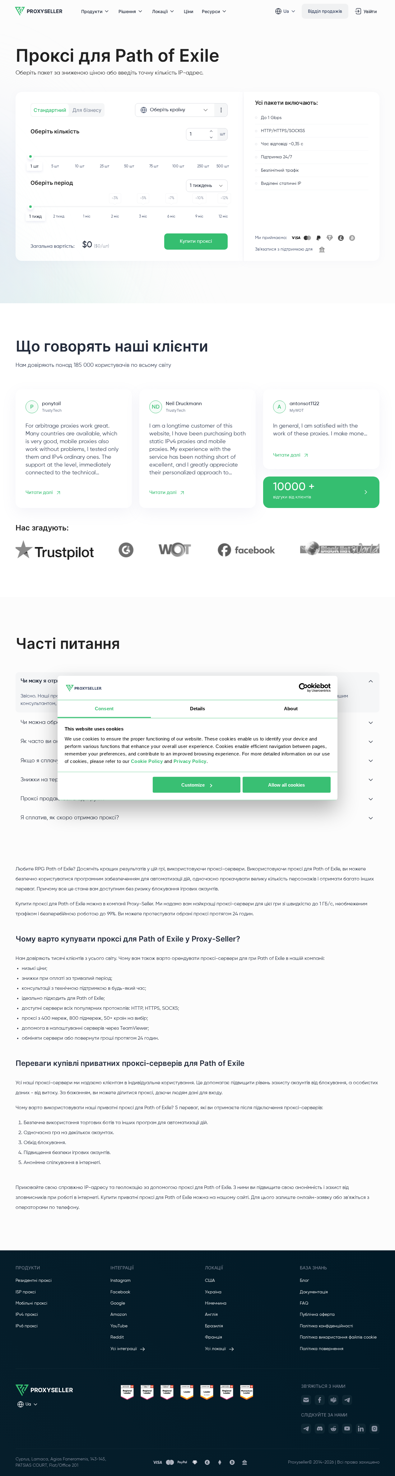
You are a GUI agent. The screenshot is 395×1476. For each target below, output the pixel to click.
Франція (213, 1337)
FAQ (304, 1303)
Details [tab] (197, 708)
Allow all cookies (286, 785)
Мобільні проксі (31, 1303)
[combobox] (174, 110)
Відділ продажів (325, 11)
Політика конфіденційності (326, 1326)
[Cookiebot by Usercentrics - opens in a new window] (303, 687)
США (210, 1280)
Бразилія (214, 1326)
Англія (211, 1314)
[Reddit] (333, 1429)
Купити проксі (196, 241)
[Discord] (320, 1429)
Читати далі (39, 492)
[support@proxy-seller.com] (306, 1400)
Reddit (117, 1337)
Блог (304, 1280)
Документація (314, 1292)
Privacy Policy (190, 761)
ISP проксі (26, 1292)
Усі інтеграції (123, 1349)
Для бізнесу (86, 110)
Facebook (120, 1292)
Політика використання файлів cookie (338, 1337)
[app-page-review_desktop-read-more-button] (365, 492)
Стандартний (50, 110)
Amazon (118, 1314)
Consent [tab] (104, 708)
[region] (197, 550)
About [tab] (291, 708)
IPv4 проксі (27, 1314)
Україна (213, 1292)
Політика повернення (321, 1349)
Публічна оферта (317, 1314)
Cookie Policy (147, 761)
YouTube (119, 1326)
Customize (193, 785)
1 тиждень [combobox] (201, 185)
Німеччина (215, 1303)
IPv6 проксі (27, 1326)
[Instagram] (374, 1429)
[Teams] (333, 1400)
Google (117, 1303)
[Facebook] (320, 1400)
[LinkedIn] (361, 1429)
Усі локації (215, 1349)
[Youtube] (347, 1429)
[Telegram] (347, 1400)
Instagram (120, 1280)
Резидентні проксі (34, 1280)
